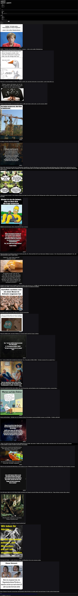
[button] (2, 12)
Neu (3, 5)
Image (3, 13)
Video (6, 13)
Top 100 (3, 6)
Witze (3, 18)
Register (3, 11)
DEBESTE (3, 595)
